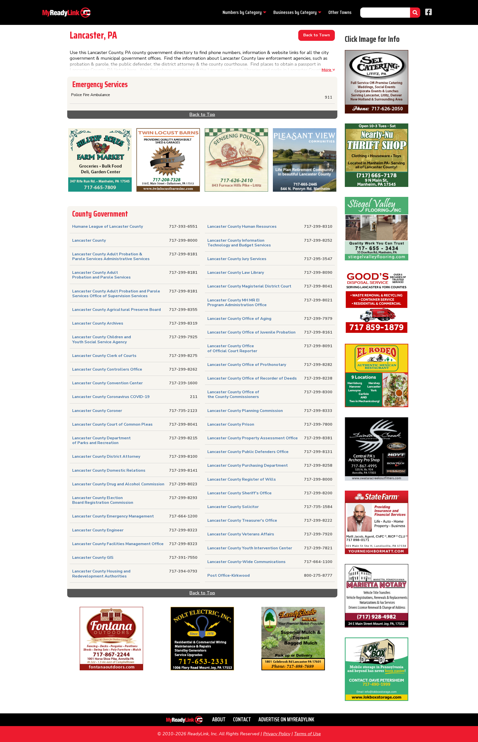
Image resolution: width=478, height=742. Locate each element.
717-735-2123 (183, 410)
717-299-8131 (318, 452)
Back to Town (316, 35)
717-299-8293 (183, 498)
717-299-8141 (183, 470)
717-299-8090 (318, 272)
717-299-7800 (318, 424)
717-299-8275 (183, 355)
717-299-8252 (318, 240)
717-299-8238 (318, 378)
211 (193, 397)
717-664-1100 (318, 562)
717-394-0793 (183, 571)
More (327, 70)
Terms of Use (307, 734)
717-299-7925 (183, 337)
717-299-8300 (318, 392)
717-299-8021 (318, 300)
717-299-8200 (318, 493)
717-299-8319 (183, 323)
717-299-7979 (318, 318)
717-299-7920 (318, 534)
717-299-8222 (318, 520)
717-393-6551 (183, 226)
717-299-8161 (318, 332)
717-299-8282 (318, 364)
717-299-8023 (183, 484)
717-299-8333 (318, 410)
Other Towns (340, 12)
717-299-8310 (318, 226)
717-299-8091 (318, 346)
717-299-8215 (183, 438)
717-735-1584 (318, 507)
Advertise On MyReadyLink (286, 719)
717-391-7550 (183, 557)
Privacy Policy (276, 734)
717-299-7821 (318, 548)
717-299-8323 (183, 530)
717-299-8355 (183, 309)
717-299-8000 (183, 240)
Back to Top (202, 114)
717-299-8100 (183, 456)
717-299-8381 (318, 438)
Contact (242, 719)
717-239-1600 (183, 383)
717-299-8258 (318, 465)
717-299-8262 (183, 369)
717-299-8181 (183, 254)
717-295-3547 (318, 259)
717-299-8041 (183, 424)
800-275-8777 (318, 575)
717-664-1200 (183, 516)
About (219, 719)
